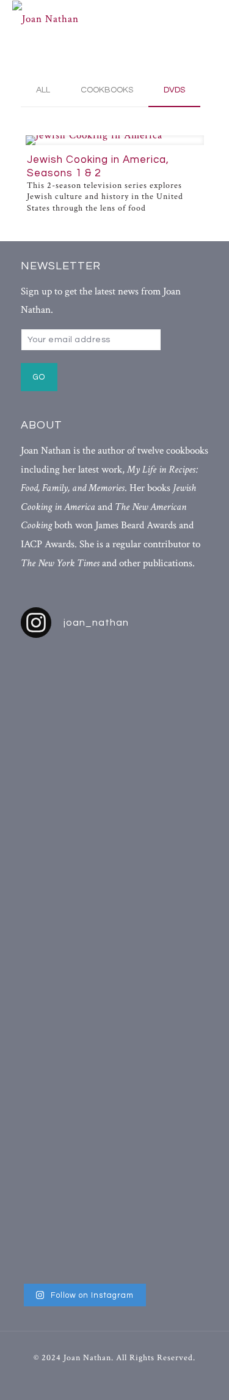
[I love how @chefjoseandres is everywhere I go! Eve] (114, 820)
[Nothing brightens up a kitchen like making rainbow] (50, 923)
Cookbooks (107, 90)
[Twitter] (114, 1379)
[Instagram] (137, 1379)
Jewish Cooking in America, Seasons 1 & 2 (98, 166)
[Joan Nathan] (105, 18)
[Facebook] (91, 1379)
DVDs (174, 90)
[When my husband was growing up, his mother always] (179, 963)
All (43, 90)
